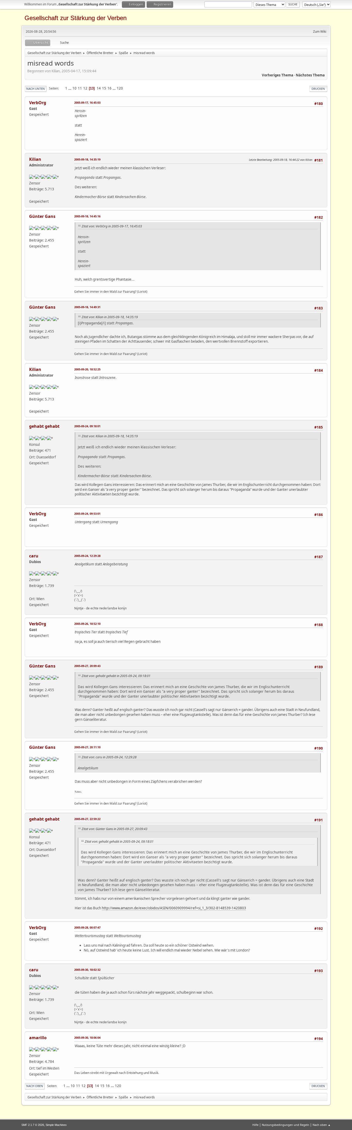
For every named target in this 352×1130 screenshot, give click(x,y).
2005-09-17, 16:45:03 (87, 102)
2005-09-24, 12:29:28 (87, 556)
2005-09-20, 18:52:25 (87, 369)
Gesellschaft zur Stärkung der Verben (75, 17)
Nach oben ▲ (322, 1125)
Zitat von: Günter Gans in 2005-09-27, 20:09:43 (114, 829)
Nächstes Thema (310, 75)
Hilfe (255, 1125)
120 (120, 88)
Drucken (318, 89)
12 (85, 88)
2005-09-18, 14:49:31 (87, 307)
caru (33, 556)
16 (109, 88)
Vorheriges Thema (277, 75)
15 (104, 88)
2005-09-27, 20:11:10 (87, 747)
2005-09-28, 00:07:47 (87, 927)
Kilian (35, 159)
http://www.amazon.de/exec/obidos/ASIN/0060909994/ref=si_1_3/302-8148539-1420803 (174, 908)
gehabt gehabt (44, 426)
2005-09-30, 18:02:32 (87, 970)
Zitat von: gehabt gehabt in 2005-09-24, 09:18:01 (116, 676)
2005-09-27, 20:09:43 (87, 666)
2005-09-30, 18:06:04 (87, 1037)
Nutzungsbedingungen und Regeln (285, 1125)
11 (80, 88)
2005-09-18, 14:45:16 (87, 216)
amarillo (38, 1037)
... (70, 88)
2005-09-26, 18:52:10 (87, 624)
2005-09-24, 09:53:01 (87, 513)
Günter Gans (42, 216)
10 (74, 88)
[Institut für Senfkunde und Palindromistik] (31, 592)
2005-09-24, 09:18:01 (87, 426)
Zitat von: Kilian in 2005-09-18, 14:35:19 (110, 317)
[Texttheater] (31, 195)
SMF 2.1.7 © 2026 (32, 1124)
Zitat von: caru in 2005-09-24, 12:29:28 (109, 757)
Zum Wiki (319, 31)
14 (99, 88)
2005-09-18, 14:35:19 (87, 159)
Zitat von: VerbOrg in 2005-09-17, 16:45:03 (112, 226)
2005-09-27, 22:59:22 (87, 819)
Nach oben (34, 1086)
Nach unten (35, 89)
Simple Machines (56, 1124)
